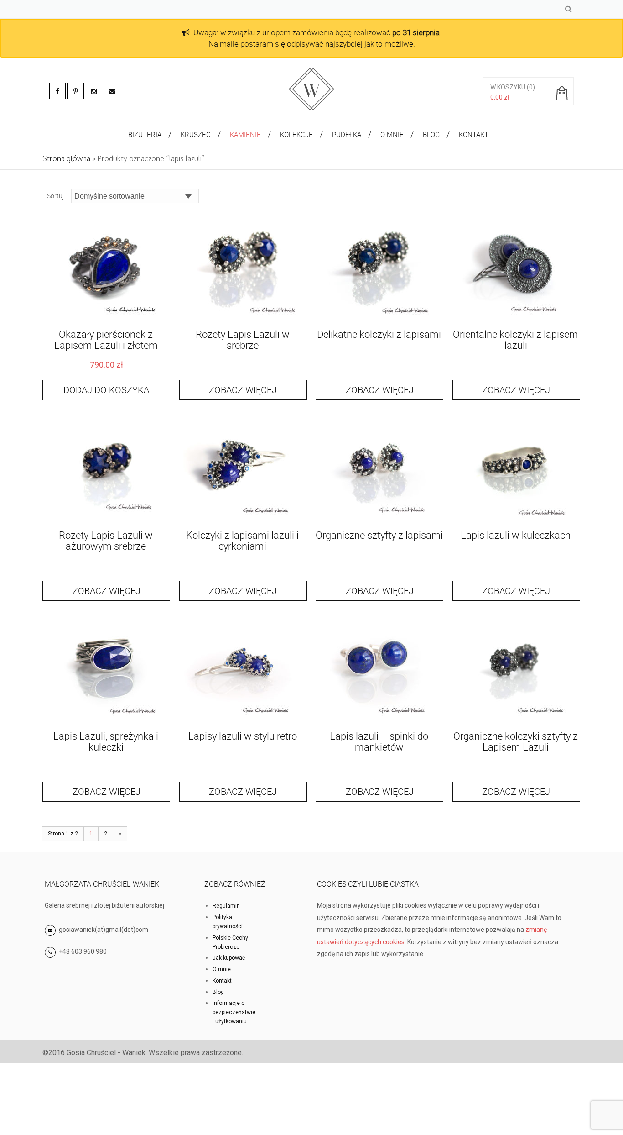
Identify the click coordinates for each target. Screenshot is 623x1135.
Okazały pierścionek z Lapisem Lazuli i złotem (106, 339)
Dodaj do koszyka (106, 390)
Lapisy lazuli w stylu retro (242, 735)
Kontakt (222, 980)
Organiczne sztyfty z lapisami (379, 534)
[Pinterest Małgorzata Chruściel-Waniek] (75, 91)
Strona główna (66, 158)
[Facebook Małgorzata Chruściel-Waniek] (57, 91)
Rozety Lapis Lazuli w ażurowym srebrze (106, 540)
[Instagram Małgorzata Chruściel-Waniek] (94, 91)
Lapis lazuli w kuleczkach (516, 534)
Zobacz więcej (243, 390)
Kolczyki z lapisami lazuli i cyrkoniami (242, 540)
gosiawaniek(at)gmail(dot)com (102, 929)
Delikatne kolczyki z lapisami (379, 334)
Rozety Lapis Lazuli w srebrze (243, 339)
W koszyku (507, 87)
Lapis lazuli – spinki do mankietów (379, 741)
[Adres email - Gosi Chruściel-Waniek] (112, 91)
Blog (218, 992)
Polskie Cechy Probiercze (230, 942)
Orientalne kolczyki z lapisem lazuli (515, 339)
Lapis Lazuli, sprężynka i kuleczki (105, 741)
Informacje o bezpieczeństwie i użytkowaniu (234, 1012)
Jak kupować (229, 958)
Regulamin (226, 906)
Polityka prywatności (228, 922)
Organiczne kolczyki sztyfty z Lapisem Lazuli (515, 741)
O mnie (222, 969)
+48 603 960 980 (83, 951)
